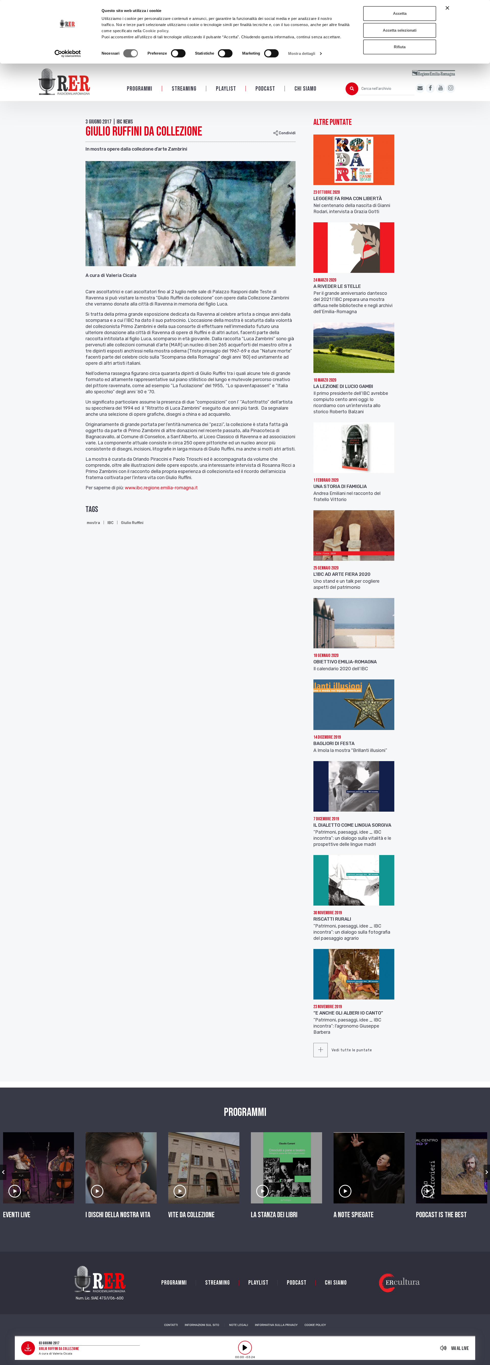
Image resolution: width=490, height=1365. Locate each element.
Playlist (226, 88)
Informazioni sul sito (202, 1325)
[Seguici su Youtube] (440, 88)
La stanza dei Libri (274, 1215)
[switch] (178, 53)
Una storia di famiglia (340, 486)
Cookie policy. (156, 31)
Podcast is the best (441, 1215)
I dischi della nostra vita (117, 1215)
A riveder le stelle (337, 286)
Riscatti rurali (332, 919)
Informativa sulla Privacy (276, 1325)
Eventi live (16, 1215)
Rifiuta (400, 47)
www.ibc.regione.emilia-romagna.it (161, 488)
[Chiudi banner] (447, 8)
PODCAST (265, 88)
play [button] (245, 1348)
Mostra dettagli (301, 53)
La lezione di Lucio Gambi (343, 386)
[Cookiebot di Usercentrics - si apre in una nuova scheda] (67, 53)
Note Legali (238, 1325)
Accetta (400, 13)
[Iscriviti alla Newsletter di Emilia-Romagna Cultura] (420, 88)
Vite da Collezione (191, 1215)
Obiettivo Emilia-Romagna (345, 662)
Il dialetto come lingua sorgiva (352, 825)
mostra (93, 523)
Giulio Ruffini (132, 523)
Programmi (139, 88)
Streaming (184, 88)
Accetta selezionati (399, 30)
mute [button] (443, 1347)
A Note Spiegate (354, 1215)
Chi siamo (305, 88)
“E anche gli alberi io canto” (348, 1013)
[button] (3, 1172)
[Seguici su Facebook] (430, 88)
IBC (110, 523)
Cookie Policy (315, 1325)
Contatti (171, 1325)
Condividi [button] (287, 133)
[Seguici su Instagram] (450, 88)
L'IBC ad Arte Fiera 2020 (342, 574)
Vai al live (460, 1348)
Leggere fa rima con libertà (347, 198)
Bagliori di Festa (333, 743)
